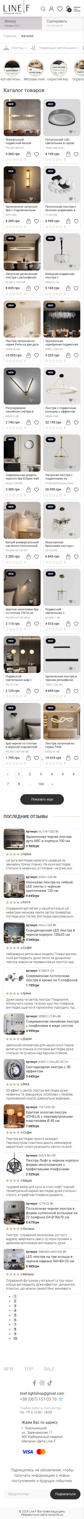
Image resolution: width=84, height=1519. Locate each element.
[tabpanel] (42, 851)
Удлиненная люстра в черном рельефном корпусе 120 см (61, 678)
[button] (77, 9)
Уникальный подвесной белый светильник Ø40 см (19, 141)
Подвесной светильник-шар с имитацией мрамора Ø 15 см (22, 678)
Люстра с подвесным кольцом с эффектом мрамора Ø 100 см (60, 409)
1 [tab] (15, 1296)
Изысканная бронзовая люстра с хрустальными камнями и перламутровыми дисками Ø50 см (59, 544)
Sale (49, 1369)
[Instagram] (42, 1383)
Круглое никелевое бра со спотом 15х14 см (22, 611)
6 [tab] (15, 1320)
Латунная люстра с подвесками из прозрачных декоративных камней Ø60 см (61, 476)
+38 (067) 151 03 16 (38, 1399)
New (9, 1369)
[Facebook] (34, 1383)
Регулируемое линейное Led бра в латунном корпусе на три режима (21, 409)
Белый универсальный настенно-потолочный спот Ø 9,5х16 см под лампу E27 (22, 544)
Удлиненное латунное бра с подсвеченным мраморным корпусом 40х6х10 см (22, 208)
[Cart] (29, 154)
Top (28, 1369)
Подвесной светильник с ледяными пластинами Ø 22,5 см (61, 611)
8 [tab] (15, 1329)
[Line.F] (17, 8)
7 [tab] (15, 1324)
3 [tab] (15, 1306)
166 (41, 784)
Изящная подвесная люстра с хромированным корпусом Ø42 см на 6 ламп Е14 (60, 275)
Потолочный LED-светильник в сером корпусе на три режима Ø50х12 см (59, 141)
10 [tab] (15, 1338)
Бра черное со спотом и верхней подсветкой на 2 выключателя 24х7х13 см (21, 745)
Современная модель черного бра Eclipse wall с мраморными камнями (22, 476)
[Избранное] (60, 9)
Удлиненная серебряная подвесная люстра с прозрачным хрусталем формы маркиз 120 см (61, 342)
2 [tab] (15, 1301)
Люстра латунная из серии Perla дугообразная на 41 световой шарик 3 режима (59, 745)
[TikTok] (49, 1383)
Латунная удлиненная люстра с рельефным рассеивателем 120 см (22, 275)
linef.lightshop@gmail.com (42, 1393)
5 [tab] (15, 1315)
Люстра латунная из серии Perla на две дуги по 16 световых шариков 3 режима (22, 342)
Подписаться (65, 1494)
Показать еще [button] (42, 799)
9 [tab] (15, 1334)
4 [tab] (15, 1310)
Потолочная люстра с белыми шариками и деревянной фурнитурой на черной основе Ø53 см (61, 208)
